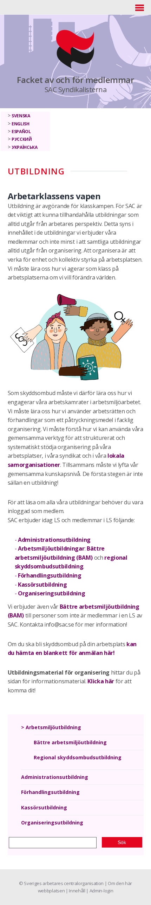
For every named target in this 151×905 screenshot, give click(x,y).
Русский (22, 139)
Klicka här (100, 681)
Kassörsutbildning (42, 584)
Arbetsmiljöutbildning (53, 727)
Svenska (21, 116)
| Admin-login (99, 890)
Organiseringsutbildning (51, 593)
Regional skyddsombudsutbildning (78, 757)
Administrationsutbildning (54, 540)
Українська (25, 147)
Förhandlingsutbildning (49, 575)
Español (21, 131)
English (20, 124)
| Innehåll (76, 890)
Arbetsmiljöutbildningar (51, 548)
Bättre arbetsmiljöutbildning (70, 742)
